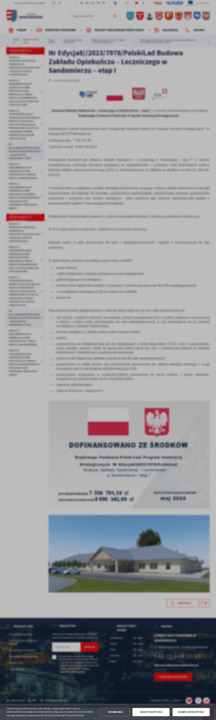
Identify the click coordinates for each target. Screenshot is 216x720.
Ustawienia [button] (115, 712)
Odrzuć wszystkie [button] (151, 712)
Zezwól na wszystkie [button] (191, 712)
